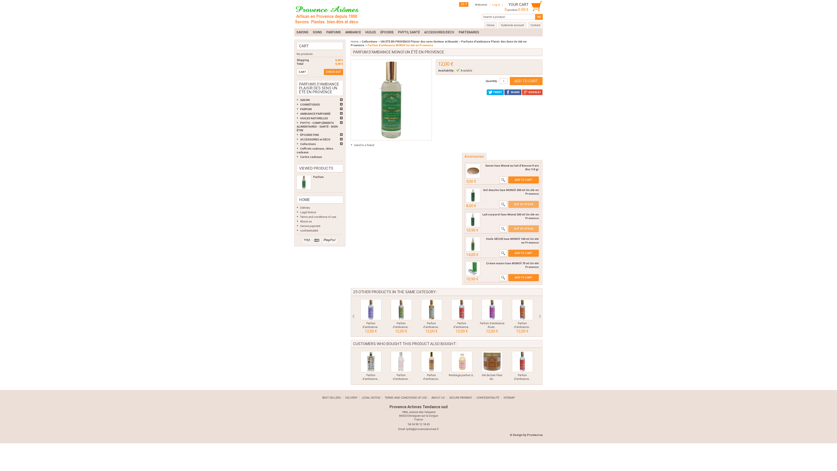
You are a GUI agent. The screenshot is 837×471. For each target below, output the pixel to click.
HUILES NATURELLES (314, 118)
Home (304, 199)
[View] (503, 179)
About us (306, 221)
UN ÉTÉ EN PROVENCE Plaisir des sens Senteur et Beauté (419, 41)
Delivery (305, 207)
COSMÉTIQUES (310, 104)
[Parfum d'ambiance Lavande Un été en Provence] (371, 309)
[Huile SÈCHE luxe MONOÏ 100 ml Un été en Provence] (473, 244)
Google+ (534, 92)
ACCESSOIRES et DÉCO (315, 139)
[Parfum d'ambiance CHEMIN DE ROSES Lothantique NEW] (401, 361)
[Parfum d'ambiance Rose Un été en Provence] (492, 309)
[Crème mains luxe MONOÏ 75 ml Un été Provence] (473, 268)
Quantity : (492, 81)
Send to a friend (364, 145)
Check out (333, 71)
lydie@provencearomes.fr (422, 429)
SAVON (305, 100)
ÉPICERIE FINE (309, 135)
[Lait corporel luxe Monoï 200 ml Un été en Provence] (473, 220)
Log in (496, 4)
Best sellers (331, 397)
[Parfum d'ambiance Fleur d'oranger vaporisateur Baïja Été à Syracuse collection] (371, 361)
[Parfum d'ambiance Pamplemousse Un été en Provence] (522, 309)
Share (515, 92)
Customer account (512, 25)
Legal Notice (308, 212)
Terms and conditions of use (318, 216)
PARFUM (306, 109)
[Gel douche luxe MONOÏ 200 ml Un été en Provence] (473, 195)
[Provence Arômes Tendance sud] (327, 14)
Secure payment (310, 226)
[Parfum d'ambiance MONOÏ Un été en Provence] (304, 182)
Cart (304, 46)
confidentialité (309, 230)
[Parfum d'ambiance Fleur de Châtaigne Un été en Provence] (431, 361)
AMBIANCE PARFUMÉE (315, 113)
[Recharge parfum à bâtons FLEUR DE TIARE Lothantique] (462, 361)
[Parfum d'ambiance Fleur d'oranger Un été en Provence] (462, 309)
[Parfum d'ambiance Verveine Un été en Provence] (401, 309)
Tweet (497, 92)
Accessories (474, 156)
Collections (308, 144)
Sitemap (509, 397)
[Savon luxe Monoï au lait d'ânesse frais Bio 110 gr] (473, 171)
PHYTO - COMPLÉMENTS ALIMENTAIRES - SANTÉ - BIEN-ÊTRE (318, 126)
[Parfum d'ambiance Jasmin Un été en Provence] (431, 309)
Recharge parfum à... (462, 375)
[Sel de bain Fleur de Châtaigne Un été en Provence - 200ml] (492, 361)
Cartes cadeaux (311, 157)
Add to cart (523, 179)
